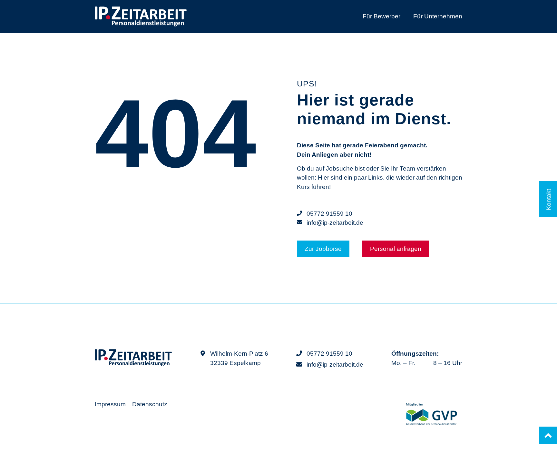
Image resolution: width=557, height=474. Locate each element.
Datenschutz (149, 404)
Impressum (110, 404)
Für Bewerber (381, 16)
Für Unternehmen (437, 16)
